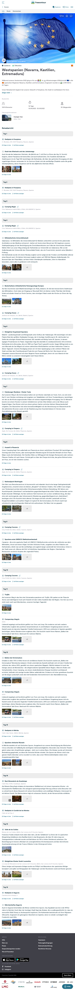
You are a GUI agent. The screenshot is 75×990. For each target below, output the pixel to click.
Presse (4, 946)
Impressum (41, 940)
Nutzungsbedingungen (45, 943)
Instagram (8, 969)
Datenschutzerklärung (45, 946)
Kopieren (58, 7)
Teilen (67, 7)
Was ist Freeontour (8, 952)
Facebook (8, 966)
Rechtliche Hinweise (44, 949)
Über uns (5, 943)
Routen (6, 7)
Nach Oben (67, 975)
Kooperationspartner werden (11, 949)
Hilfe (3, 940)
